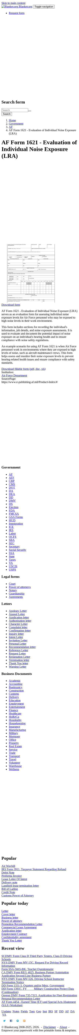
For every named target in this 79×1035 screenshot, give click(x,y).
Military (13, 733)
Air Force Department (14, 375)
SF (56, 1011)
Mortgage (14, 736)
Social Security (17, 549)
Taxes (12, 559)
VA (11, 563)
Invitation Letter (18, 640)
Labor (12, 533)
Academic (15, 680)
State (12, 556)
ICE (11, 526)
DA (11, 490)
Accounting (15, 684)
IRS (11, 530)
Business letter (9, 917)
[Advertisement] (39, 57)
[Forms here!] (10, 6)
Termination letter (19, 660)
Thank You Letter (11, 940)
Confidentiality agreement (16, 937)
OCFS (12, 536)
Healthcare (15, 713)
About (63, 1027)
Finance (13, 710)
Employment (16, 703)
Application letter (19, 617)
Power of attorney (11, 920)
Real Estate (15, 746)
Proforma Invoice (11, 875)
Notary (13, 590)
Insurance (14, 726)
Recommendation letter (22, 647)
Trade (12, 752)
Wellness (14, 769)
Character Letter (18, 624)
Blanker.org (25, 6)
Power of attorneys (20, 587)
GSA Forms (16, 517)
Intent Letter (16, 637)
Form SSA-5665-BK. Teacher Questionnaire (27, 969)
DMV (12, 500)
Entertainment (17, 706)
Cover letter (8, 914)
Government (16, 123)
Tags (32, 1011)
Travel (12, 759)
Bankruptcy (15, 687)
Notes (15, 1011)
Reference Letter (18, 650)
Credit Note (8, 892)
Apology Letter (18, 610)
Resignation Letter (19, 656)
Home (12, 120)
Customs (14, 693)
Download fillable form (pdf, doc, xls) (23, 368)
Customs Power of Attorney (17, 895)
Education (15, 700)
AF (11, 126)
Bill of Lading (9, 889)
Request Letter (17, 653)
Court (12, 583)
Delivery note (9, 882)
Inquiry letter (16, 633)
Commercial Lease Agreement (19, 927)
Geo (38, 1011)
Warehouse (15, 766)
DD (11, 497)
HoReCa (14, 716)
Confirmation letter (20, 630)
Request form (16, 13)
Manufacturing (17, 729)
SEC (11, 543)
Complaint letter (18, 627)
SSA (11, 553)
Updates (6, 1011)
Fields (24, 1011)
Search (6, 114)
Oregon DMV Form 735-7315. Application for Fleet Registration (39, 995)
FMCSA (14, 513)
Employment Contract (14, 934)
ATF (11, 477)
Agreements (16, 596)
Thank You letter (18, 663)
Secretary (14, 546)
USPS (12, 569)
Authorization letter (20, 620)
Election (13, 507)
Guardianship (16, 593)
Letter (4, 911)
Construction (16, 690)
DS (11, 503)
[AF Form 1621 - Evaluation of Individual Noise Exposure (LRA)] (30, 301)
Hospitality (15, 720)
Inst (45, 1011)
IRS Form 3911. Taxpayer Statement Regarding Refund (33, 869)
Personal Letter (17, 643)
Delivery (14, 697)
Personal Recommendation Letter (20, 998)
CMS (12, 484)
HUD (12, 520)
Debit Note (7, 872)
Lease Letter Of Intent (14, 879)
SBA (12, 540)
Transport (14, 756)
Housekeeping (17, 723)
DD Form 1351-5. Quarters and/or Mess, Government (32, 985)
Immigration (16, 523)
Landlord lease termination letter (20, 885)
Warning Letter (17, 666)
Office (12, 739)
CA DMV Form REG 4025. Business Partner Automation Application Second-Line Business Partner (35, 974)
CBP (12, 481)
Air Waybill (8, 866)
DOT (12, 487)
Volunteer (14, 762)
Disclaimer (49, 1027)
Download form (10, 304)
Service (13, 749)
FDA (12, 510)
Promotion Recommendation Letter (21, 924)
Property (14, 743)
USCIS (13, 566)
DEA (12, 494)
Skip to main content (13, 3)
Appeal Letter (17, 614)
